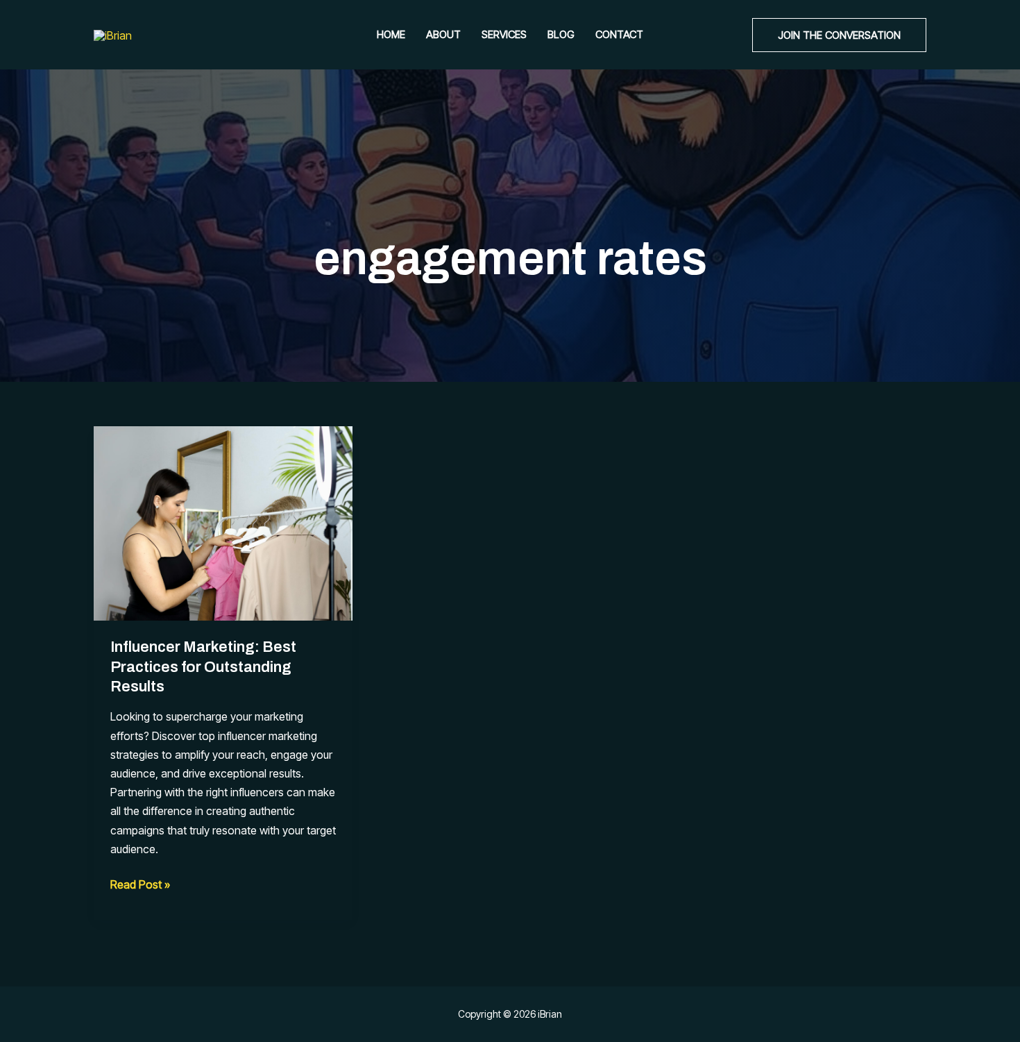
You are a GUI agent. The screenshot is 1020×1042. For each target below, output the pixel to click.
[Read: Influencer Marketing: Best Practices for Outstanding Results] (223, 522)
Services (504, 34)
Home (391, 34)
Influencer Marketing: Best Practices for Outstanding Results (203, 667)
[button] (839, 35)
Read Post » (140, 885)
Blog (561, 34)
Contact (619, 34)
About (443, 34)
